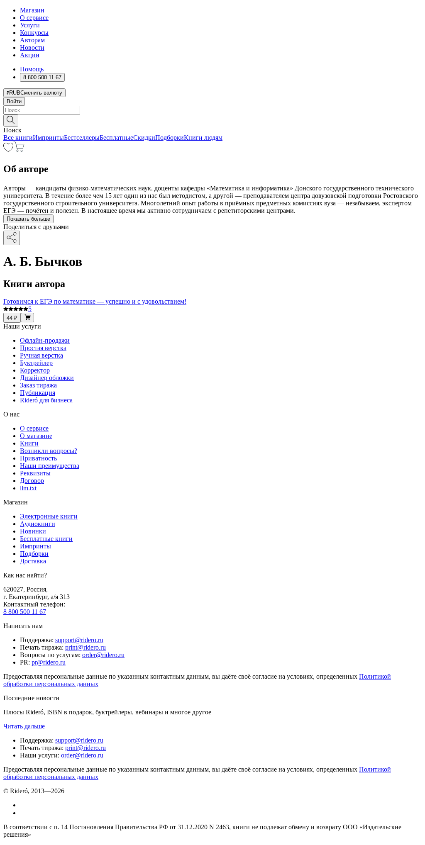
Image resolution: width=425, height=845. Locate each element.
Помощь (32, 69)
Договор (32, 480)
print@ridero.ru (85, 647)
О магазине (36, 435)
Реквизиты (35, 473)
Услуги (30, 25)
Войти (14, 101)
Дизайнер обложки (47, 377)
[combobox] (212, 110)
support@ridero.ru (79, 639)
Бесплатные (116, 137)
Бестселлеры (82, 137)
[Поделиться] (11, 238)
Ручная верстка (41, 355)
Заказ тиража (38, 385)
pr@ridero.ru (49, 662)
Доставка (33, 561)
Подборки (169, 137)
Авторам (32, 40)
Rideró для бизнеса (46, 400)
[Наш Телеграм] (23, 812)
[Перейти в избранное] (8, 149)
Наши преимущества (49, 465)
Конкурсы (34, 32)
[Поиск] (10, 120)
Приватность (38, 458)
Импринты (48, 137)
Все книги (18, 137)
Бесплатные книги (46, 538)
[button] (212, 120)
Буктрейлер (36, 362)
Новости (32, 47)
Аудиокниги (37, 523)
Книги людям (203, 137)
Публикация (37, 392)
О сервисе (34, 17)
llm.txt (28, 488)
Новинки (33, 531)
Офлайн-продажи (45, 340)
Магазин (32, 10)
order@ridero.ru (103, 654)
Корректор (35, 370)
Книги (29, 443)
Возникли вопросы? (48, 450)
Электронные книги (49, 516)
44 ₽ (12, 318)
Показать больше (28, 219)
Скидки (144, 137)
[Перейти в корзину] (18, 149)
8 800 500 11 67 (24, 611)
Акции (29, 54)
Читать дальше (24, 726)
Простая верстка (43, 347)
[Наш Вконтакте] (24, 804)
